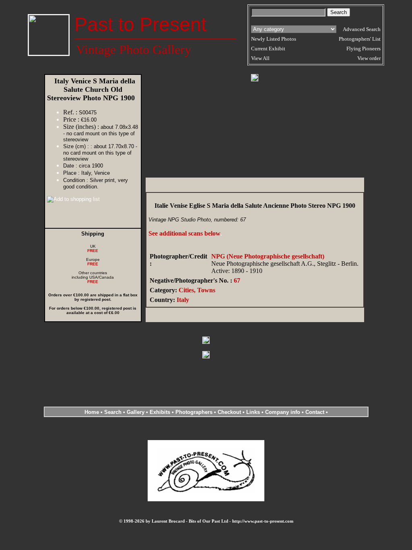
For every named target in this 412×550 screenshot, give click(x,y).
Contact (314, 412)
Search (113, 412)
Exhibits (160, 412)
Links (253, 412)
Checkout (229, 412)
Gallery (135, 412)
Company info (283, 412)
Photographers (193, 412)
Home (91, 412)
